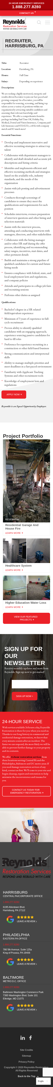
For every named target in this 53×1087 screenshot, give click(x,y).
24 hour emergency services (26, 5)
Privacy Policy (26, 1062)
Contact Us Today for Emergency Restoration (25, 791)
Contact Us (26, 13)
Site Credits (26, 1050)
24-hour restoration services (26, 756)
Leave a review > (27, 921)
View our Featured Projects (26, 618)
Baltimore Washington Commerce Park (23, 995)
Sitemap (26, 1056)
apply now (13, 394)
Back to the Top (26, 1076)
